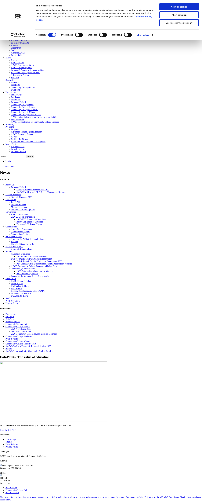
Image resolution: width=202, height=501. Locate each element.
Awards (8, 251)
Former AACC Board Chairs (29, 224)
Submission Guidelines (21, 331)
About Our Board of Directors (29, 222)
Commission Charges (20, 231)
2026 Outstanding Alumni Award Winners (34, 271)
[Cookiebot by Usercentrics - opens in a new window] (18, 35)
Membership (10, 199)
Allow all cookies (179, 7)
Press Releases (11, 444)
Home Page (10, 439)
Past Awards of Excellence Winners (31, 256)
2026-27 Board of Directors (23, 217)
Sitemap (9, 442)
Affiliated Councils (13, 236)
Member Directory (19, 207)
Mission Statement (13, 194)
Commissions (11, 227)
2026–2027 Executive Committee (31, 219)
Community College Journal (17, 326)
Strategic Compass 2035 (21, 197)
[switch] (79, 35)
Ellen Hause (16, 288)
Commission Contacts (20, 234)
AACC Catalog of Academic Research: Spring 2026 (28, 346)
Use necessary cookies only (179, 23)
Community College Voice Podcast (20, 344)
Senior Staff (10, 278)
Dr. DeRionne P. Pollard (21, 281)
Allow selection (179, 15)
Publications (10, 314)
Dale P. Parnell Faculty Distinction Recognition (31, 259)
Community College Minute (17, 341)
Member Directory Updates (23, 209)
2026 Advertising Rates (21, 329)
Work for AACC (12, 301)
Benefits (14, 241)
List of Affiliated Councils (22, 244)
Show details (143, 35)
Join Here (9, 166)
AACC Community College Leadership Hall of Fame (34, 266)
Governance (10, 212)
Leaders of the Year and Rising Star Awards (30, 276)
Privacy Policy (11, 303)
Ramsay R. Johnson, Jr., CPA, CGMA (28, 291)
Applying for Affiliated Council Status (27, 239)
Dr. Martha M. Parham (21, 293)
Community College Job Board (19, 336)
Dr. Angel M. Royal (19, 296)
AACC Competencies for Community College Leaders (29, 351)
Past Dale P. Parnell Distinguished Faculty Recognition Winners (44, 264)
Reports (8, 348)
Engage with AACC (14, 246)
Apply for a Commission (21, 229)
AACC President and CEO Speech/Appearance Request (41, 192)
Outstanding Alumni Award (23, 269)
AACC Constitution (19, 214)
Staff (7, 298)
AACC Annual (12, 492)
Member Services (18, 204)
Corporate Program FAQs (22, 249)
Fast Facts (9, 316)
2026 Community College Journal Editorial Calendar (34, 334)
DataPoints (10, 319)
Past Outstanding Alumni (27, 273)
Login (8, 161)
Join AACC (16, 202)
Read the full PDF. (8, 430)
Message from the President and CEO (32, 189)
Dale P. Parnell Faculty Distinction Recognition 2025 (39, 261)
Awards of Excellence (20, 254)
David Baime (17, 283)
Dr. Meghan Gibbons (20, 286)
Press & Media (11, 339)
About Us (9, 185)
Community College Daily (16, 324)
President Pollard (18, 187)
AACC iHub (11, 487)
